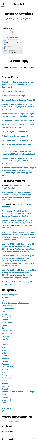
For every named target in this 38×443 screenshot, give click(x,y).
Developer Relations (10, 317)
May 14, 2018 (27, 19)
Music (4, 356)
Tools (4, 394)
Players (5, 361)
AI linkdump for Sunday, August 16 (15, 136)
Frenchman (6, 211)
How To (5, 339)
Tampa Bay (6, 389)
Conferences (7, 306)
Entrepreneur (7, 322)
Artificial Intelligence (10, 295)
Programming (7, 375)
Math (4, 347)
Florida (4, 325)
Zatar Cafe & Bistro (9, 282)
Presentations (7, 367)
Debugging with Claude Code (13, 91)
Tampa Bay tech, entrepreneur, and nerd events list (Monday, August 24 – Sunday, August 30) (18, 106)
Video (4, 406)
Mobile (4, 353)
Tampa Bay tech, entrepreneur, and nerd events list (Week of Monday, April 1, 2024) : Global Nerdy (19, 222)
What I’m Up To (8, 408)
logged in (15, 67)
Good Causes (7, 333)
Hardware (5, 336)
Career (4, 300)
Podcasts (5, 364)
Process (5, 372)
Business (5, 297)
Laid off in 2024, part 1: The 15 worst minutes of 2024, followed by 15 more (18, 237)
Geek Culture (7, 331)
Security (5, 381)
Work (4, 411)
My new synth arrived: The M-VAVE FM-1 (18, 120)
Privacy (5, 370)
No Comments (20, 22)
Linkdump (6, 345)
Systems (5, 386)
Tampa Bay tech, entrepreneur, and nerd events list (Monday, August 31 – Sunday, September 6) (18, 84)
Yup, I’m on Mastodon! (10, 421)
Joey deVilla (15, 19)
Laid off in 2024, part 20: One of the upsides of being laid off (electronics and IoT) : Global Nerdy (19, 246)
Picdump (5, 358)
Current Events (8, 309)
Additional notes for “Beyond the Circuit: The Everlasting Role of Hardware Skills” (18, 263)
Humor (4, 342)
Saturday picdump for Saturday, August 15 (18, 140)
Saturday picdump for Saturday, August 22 (18, 100)
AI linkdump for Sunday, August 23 (15, 96)
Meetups (5, 350)
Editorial (5, 320)
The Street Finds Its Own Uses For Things (18, 392)
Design (4, 314)
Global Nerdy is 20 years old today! (15, 132)
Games (4, 328)
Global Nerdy (19, 4)
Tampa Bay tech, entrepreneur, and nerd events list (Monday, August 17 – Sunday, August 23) (17, 160)
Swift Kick (6, 383)
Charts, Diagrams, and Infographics (15, 303)
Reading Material (8, 378)
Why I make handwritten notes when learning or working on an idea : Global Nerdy (16, 194)
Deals (4, 311)
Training (5, 397)
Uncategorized (7, 400)
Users (4, 403)
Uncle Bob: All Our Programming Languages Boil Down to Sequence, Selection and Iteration (16, 213)
